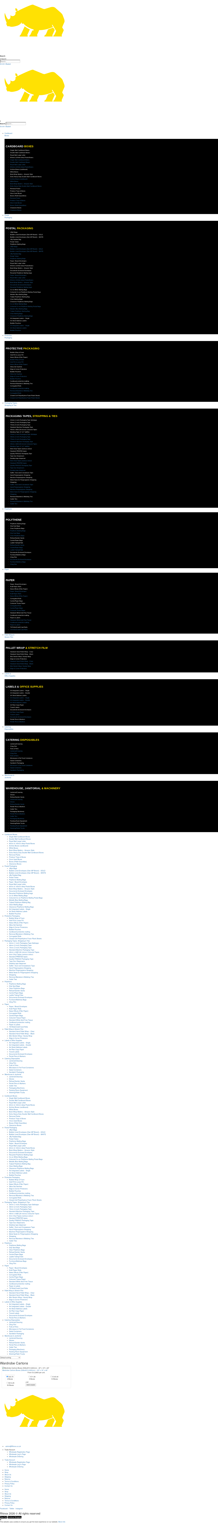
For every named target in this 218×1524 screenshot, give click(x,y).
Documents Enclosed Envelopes (20, 270)
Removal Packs (15, 188)
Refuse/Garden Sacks (17, 538)
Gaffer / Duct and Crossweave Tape (21, 473)
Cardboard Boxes (11, 834)
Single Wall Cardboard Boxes (19, 150)
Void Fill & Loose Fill (17, 355)
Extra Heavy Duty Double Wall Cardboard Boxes (26, 176)
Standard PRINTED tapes (18, 451)
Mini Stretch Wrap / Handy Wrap (20, 656)
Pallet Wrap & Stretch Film (14, 1029)
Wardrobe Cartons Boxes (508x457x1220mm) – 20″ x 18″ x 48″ (25, 1370)
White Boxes (14, 172)
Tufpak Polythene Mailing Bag (20, 297)
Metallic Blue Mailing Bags (18, 294)
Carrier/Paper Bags (16, 540)
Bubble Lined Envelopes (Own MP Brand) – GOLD (26, 234)
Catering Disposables (12, 1058)
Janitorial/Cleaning (16, 744)
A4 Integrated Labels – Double (20, 693)
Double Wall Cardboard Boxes (20, 152)
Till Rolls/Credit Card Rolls (18, 627)
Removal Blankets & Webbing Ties (21, 383)
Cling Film (13, 557)
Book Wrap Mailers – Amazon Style (21, 174)
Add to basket (31, 1385)
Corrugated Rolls (15, 386)
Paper (7, 1004)
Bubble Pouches (15, 323)
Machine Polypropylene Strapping (21, 477)
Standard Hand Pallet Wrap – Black (21, 654)
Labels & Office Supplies (13, 1040)
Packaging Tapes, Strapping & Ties (17, 941)
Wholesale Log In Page (17, 1454)
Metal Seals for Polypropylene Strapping (23, 480)
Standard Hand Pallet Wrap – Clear (21, 652)
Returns (7, 1479)
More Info (61, 1522)
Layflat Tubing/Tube (16, 543)
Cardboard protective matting (19, 381)
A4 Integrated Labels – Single (20, 318)
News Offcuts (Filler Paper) (19, 357)
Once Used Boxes (16, 193)
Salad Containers (16, 760)
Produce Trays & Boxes (17, 191)
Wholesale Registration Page (19, 1452)
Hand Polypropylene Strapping (20, 475)
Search (2, 56)
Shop (6, 1472)
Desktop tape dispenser (18, 458)
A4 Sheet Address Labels (18, 321)
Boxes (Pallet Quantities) (18, 196)
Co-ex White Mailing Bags (18, 290)
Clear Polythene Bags (17, 528)
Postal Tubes (14, 242)
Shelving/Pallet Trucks (17, 823)
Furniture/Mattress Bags (18, 555)
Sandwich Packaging (17, 763)
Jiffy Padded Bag (15, 239)
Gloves (12, 795)
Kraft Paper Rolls (15, 586)
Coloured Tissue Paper (17, 603)
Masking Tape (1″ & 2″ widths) (20, 432)
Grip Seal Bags (15, 526)
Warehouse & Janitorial (13, 1074)
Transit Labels (14, 707)
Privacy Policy (9, 1483)
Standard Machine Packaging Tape (21, 427)
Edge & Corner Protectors (18, 369)
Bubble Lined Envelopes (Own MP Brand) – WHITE (26, 237)
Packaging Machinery (17, 811)
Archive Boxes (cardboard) (19, 169)
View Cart (3, 1517)
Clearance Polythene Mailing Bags (21, 301)
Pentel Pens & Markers (17, 719)
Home (7, 1470)
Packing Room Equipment (18, 821)
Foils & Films (14, 748)
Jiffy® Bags (13, 232)
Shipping (8, 1477)
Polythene (8, 981)
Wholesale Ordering (16, 1456)
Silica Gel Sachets (16, 367)
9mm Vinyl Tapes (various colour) (21, 449)
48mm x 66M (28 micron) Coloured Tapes (23, 429)
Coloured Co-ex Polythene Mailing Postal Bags (25, 292)
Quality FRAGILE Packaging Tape (21, 453)
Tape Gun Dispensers (17, 456)
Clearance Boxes (15, 208)
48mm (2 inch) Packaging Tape (20, 422)
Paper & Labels (15, 618)
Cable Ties (13, 499)
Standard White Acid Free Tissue (20, 613)
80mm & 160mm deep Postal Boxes (21, 157)
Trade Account (10, 1450)
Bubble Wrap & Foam (17, 352)
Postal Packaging (11, 866)
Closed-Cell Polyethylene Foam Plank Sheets (25, 395)
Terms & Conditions (12, 1481)
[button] (109, 121)
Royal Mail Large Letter (17, 155)
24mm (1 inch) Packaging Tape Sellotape (23, 420)
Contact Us (8, 1486)
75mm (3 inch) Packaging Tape (20, 425)
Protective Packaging (12, 916)
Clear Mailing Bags (16, 299)
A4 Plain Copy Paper (17, 705)
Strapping (13, 482)
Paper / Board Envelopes (18, 261)
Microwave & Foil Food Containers (21, 758)
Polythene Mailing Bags (18, 244)
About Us (8, 1474)
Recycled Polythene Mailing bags (21, 273)
